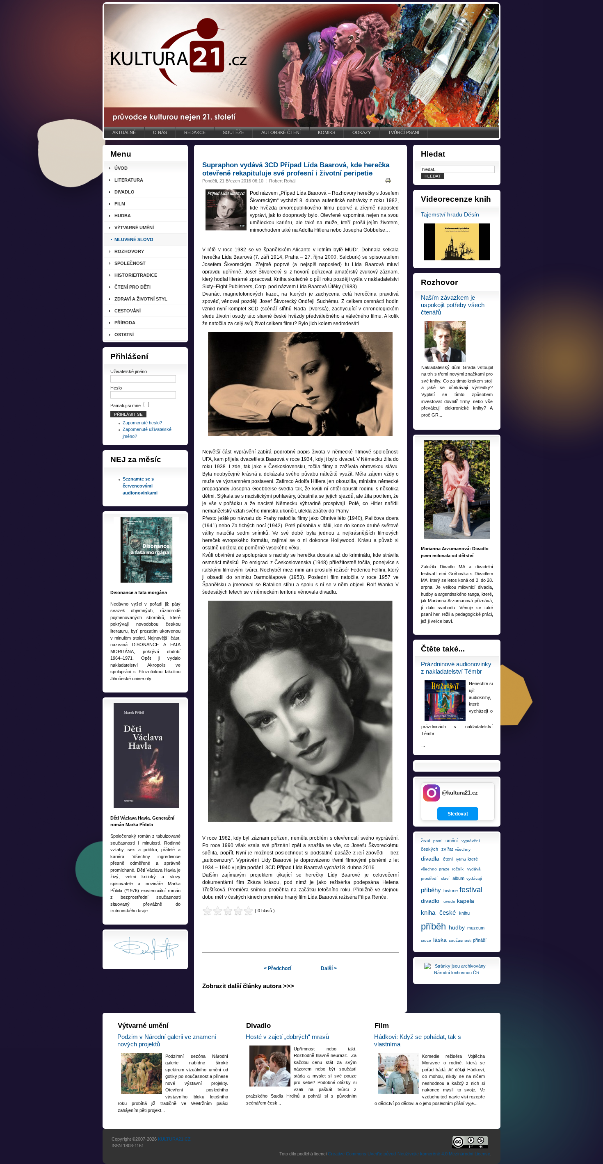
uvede (449, 901)
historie (450, 890)
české (447, 912)
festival (470, 890)
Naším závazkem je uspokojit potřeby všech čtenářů (452, 305)
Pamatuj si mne (125, 405)
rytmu (461, 859)
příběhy (431, 889)
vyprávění (470, 840)
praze (444, 869)
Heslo (116, 387)
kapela (465, 900)
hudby (457, 927)
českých (429, 849)
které (473, 858)
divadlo (430, 900)
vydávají (474, 878)
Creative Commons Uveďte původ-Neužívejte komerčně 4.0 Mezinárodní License (409, 1153)
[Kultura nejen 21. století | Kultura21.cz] (301, 65)
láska (440, 939)
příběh (433, 926)
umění (451, 840)
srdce (426, 940)
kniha (428, 912)
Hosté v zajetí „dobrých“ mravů (287, 1036)
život (425, 840)
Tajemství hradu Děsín (450, 215)
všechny (463, 849)
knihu (464, 913)
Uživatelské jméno (128, 371)
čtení (448, 858)
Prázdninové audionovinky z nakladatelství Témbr (456, 668)
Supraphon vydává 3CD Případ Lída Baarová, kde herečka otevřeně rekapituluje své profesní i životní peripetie (295, 169)
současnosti (460, 940)
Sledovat (458, 814)
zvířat (447, 849)
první (438, 840)
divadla (430, 858)
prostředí (429, 878)
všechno (429, 869)
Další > (329, 968)
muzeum (475, 927)
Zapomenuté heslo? (142, 422)
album (458, 878)
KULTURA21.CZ (174, 1139)
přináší (480, 940)
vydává (474, 869)
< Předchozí (277, 968)
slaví (445, 878)
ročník (458, 869)
